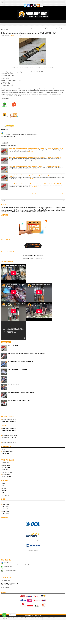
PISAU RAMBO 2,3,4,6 (13, 385)
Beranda (34, 194)
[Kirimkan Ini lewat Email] (2, 143)
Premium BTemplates (40, 617)
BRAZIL (4, 483)
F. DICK (3, 449)
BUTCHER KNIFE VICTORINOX (9, 437)
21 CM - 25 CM (5, 509)
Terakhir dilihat (5, 342)
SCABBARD (5, 469)
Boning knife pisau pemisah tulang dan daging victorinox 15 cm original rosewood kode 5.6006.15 (35, 157)
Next (63, 194)
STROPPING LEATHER (7, 476)
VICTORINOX (5, 456)
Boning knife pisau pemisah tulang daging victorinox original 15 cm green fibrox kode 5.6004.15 (34, 166)
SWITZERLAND (5, 495)
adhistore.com (37, 615)
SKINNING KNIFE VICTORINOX (9, 419)
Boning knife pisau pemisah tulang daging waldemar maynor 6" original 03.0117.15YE (28, 33)
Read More (30, 151)
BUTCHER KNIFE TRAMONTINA (9, 435)
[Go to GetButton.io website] (4, 618)
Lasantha (32, 617)
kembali (4, 194)
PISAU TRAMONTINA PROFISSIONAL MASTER (19, 400)
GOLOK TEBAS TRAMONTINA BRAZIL (17, 369)
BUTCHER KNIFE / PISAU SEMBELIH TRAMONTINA (20, 392)
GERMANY (4, 488)
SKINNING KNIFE (6, 474)
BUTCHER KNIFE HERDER (8, 433)
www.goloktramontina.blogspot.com (10, 582)
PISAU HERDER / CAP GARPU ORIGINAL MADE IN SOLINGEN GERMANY (26, 353)
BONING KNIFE (16, 28)
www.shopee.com (5, 587)
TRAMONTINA (5, 453)
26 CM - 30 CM (5, 511)
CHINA (3, 486)
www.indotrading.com (6, 584)
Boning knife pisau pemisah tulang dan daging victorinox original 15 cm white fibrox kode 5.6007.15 (35, 183)
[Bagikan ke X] (6, 143)
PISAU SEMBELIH (6, 467)
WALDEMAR (24, 28)
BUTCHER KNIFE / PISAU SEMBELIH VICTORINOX (20, 361)
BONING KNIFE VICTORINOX (9, 430)
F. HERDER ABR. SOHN (7, 451)
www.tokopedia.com (6, 585)
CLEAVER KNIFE (6, 465)
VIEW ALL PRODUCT (12, 345)
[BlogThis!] (4, 143)
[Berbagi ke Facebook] (7, 143)
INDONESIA (5, 490)
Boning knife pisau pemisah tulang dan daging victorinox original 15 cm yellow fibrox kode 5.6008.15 (36, 148)
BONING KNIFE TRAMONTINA (9, 421)
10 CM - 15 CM (8, 28)
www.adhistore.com (6, 207)
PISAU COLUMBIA (12, 377)
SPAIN (3, 492)
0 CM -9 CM (4, 502)
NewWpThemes (17, 617)
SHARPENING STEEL (7, 472)
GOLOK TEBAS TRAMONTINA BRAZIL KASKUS (49, 207)
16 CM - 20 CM (5, 506)
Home (2, 28)
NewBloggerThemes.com (52, 617)
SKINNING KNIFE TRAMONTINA (9, 440)
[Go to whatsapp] (4, 615)
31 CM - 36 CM (5, 513)
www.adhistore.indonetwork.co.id (9, 583)
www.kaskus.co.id (5, 580)
